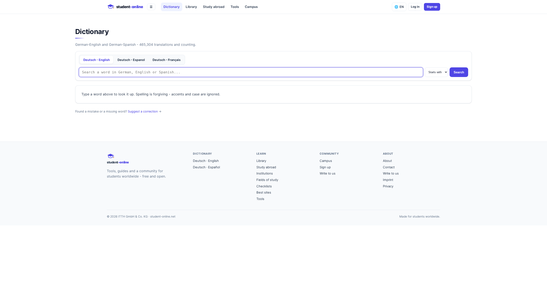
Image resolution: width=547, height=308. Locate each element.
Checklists (264, 186)
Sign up (432, 6)
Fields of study (267, 180)
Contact (389, 167)
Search (459, 72)
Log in (415, 6)
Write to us (327, 173)
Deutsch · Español (206, 167)
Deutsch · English (206, 161)
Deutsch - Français (167, 60)
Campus (251, 7)
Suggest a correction (143, 111)
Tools (235, 7)
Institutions (264, 173)
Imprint (388, 180)
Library (191, 7)
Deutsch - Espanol (131, 60)
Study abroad (214, 7)
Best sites (263, 192)
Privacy (388, 186)
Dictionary (171, 7)
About (387, 161)
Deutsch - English (96, 60)
